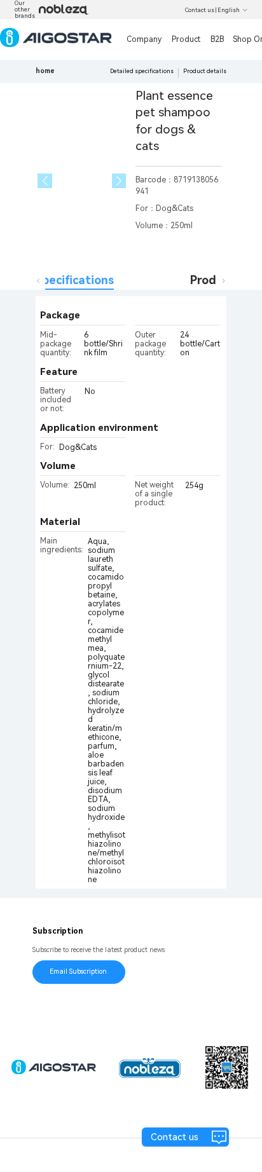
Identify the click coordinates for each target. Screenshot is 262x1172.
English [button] (228, 10)
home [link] (45, 71)
